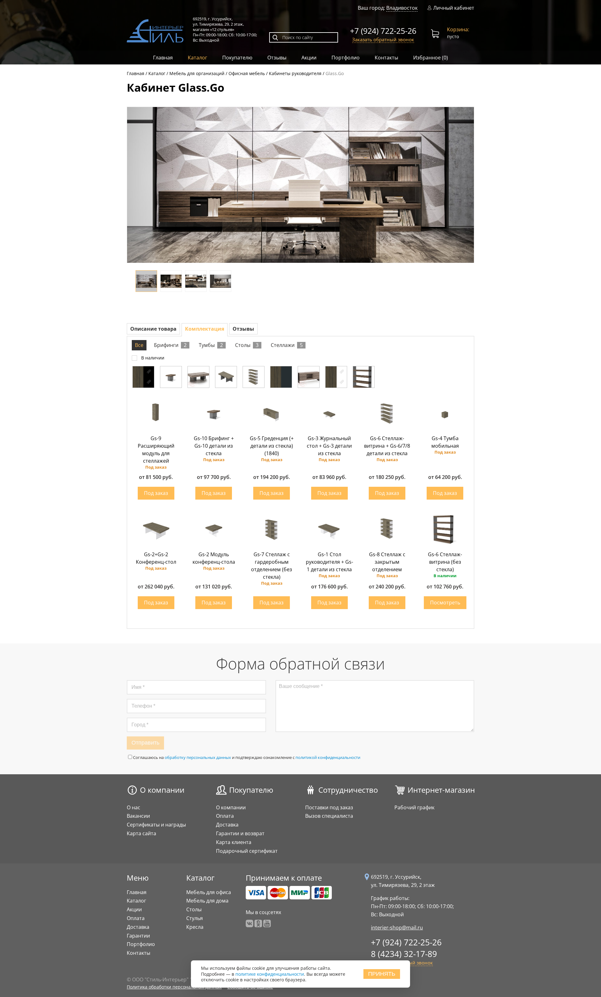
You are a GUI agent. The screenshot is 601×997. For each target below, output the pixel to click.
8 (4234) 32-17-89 (404, 953)
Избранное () (430, 57)
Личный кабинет (453, 8)
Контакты (386, 57)
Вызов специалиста (329, 815)
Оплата (225, 815)
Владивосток (402, 7)
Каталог (197, 57)
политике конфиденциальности (269, 974)
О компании (162, 790)
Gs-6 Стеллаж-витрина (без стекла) (445, 562)
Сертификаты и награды (156, 824)
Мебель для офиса (208, 892)
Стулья (194, 918)
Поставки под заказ (329, 807)
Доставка (227, 824)
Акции (308, 57)
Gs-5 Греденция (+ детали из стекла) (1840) (272, 446)
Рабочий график (414, 807)
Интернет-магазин (441, 790)
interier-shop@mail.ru (397, 927)
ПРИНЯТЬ (381, 974)
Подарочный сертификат (247, 850)
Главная (163, 57)
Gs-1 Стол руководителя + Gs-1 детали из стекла (329, 562)
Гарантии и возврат (240, 833)
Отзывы (276, 57)
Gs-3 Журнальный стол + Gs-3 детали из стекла (329, 446)
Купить (156, 493)
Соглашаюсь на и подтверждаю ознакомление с (246, 757)
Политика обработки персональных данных (174, 987)
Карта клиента (233, 842)
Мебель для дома (207, 900)
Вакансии (138, 815)
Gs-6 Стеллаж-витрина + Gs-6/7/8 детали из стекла (387, 446)
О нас (133, 807)
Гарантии (138, 935)
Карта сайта (141, 833)
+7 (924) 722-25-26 (383, 30)
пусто (458, 32)
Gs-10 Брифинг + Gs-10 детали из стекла (214, 446)
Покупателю (237, 57)
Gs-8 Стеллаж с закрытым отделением (387, 562)
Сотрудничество (348, 790)
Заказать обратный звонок (383, 39)
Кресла (194, 926)
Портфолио (345, 57)
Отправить (145, 743)
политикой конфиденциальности (327, 757)
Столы (194, 909)
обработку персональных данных (198, 757)
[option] (300, 185)
